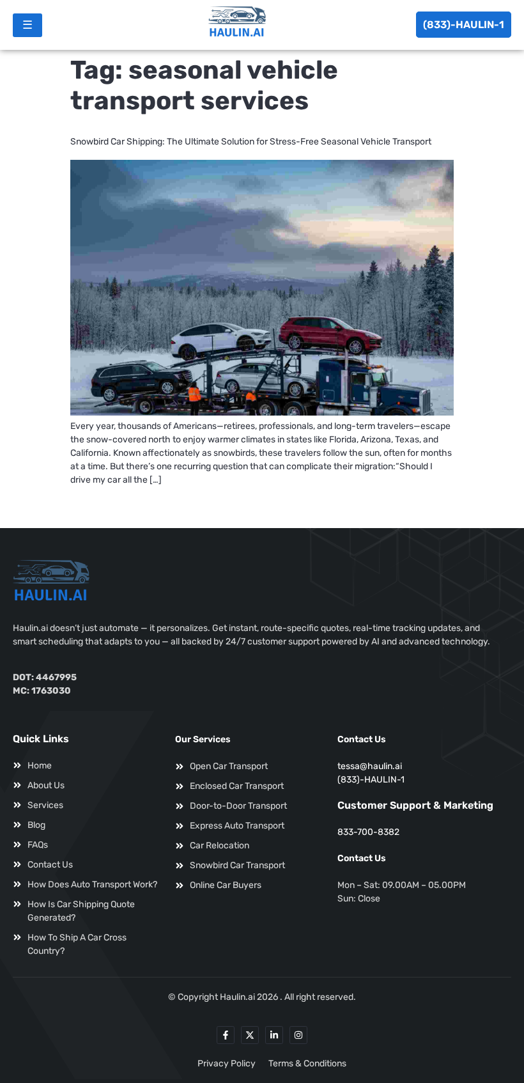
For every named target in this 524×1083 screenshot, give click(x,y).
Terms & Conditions (307, 1063)
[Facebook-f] (226, 1035)
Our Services (203, 739)
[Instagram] (298, 1035)
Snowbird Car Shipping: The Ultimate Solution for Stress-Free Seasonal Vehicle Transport (250, 141)
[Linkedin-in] (274, 1035)
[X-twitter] (250, 1035)
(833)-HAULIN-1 (463, 25)
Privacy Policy (226, 1063)
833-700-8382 (368, 832)
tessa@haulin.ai (369, 766)
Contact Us (361, 739)
